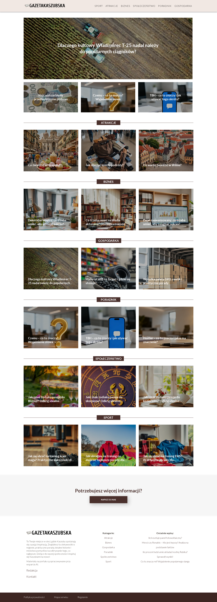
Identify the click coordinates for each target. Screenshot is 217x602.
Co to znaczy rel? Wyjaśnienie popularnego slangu (165, 561)
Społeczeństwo (144, 5)
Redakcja (31, 570)
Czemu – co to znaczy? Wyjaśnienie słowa (108, 97)
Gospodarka (183, 5)
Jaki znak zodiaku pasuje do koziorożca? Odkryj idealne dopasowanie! (161, 399)
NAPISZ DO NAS (108, 499)
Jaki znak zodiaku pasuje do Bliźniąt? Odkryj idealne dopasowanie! (46, 399)
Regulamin (83, 597)
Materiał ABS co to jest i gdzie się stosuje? (108, 281)
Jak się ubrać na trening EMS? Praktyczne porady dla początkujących (162, 458)
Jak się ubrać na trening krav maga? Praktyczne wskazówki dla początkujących (50, 458)
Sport (99, 5)
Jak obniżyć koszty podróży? (105, 165)
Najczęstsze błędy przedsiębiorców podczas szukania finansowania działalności (51, 97)
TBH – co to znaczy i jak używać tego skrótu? (165, 97)
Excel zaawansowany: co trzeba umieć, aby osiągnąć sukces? (164, 222)
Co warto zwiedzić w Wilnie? (162, 165)
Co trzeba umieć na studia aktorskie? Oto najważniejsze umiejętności (105, 222)
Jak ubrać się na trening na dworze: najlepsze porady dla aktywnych (105, 458)
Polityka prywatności (34, 597)
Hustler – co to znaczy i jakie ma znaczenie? (164, 340)
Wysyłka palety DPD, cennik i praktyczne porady (162, 281)
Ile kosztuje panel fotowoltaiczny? (165, 537)
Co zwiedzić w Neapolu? (44, 165)
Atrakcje (112, 5)
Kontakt (31, 576)
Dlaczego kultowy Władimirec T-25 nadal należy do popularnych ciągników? (108, 48)
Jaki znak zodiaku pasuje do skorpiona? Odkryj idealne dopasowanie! (104, 399)
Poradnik (165, 5)
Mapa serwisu (61, 597)
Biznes (125, 5)
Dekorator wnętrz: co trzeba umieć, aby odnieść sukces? (47, 222)
